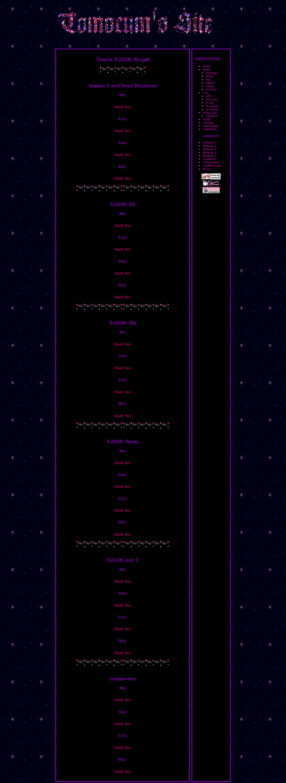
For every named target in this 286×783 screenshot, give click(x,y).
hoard (210, 86)
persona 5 (209, 155)
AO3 (208, 96)
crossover (209, 159)
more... (207, 169)
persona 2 (209, 145)
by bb (209, 102)
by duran (212, 106)
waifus (210, 83)
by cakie (212, 109)
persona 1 (209, 142)
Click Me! (123, 107)
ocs (208, 79)
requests (212, 116)
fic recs (211, 99)
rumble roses (212, 165)
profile (211, 89)
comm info (210, 112)
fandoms (211, 73)
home (206, 66)
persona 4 (209, 152)
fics (206, 92)
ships (209, 76)
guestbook (210, 129)
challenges (210, 126)
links (207, 119)
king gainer (211, 162)
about (207, 69)
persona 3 (209, 149)
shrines (208, 122)
